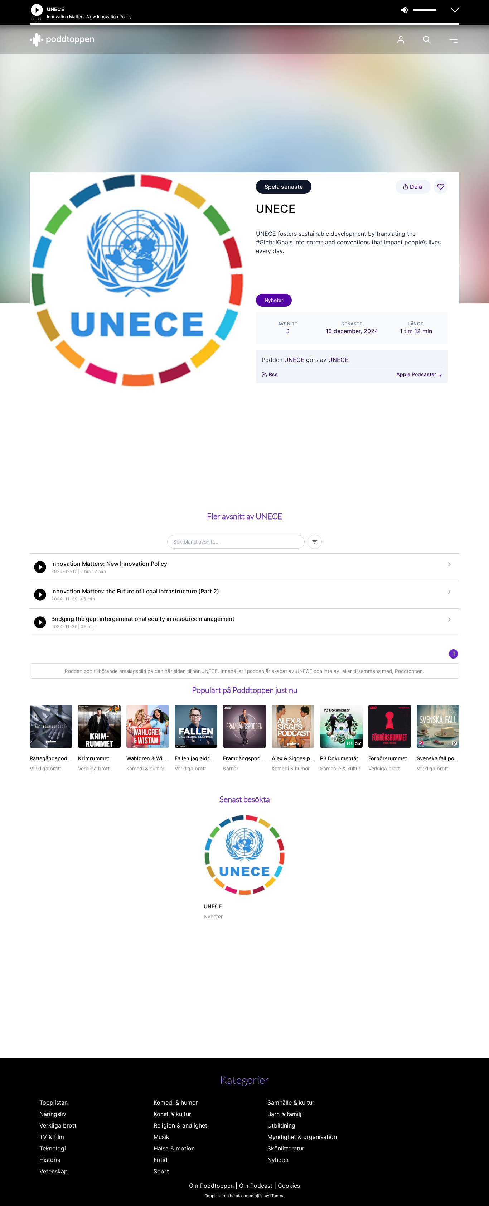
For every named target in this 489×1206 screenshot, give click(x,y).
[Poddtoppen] (62, 39)
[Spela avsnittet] (40, 567)
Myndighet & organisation (302, 1136)
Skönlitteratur (285, 1148)
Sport (161, 1171)
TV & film (51, 1136)
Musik (161, 1136)
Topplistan (53, 1102)
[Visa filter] (315, 542)
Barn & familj (284, 1114)
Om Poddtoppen (211, 1185)
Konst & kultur (172, 1114)
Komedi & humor (176, 1102)
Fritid (161, 1159)
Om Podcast (255, 1185)
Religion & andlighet (180, 1125)
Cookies (289, 1185)
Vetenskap (53, 1171)
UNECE (294, 359)
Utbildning (281, 1125)
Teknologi (52, 1148)
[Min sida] (401, 39)
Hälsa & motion (174, 1148)
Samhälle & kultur (290, 1102)
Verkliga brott (58, 1125)
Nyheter (274, 300)
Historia (49, 1159)
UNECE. (339, 359)
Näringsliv (52, 1114)
